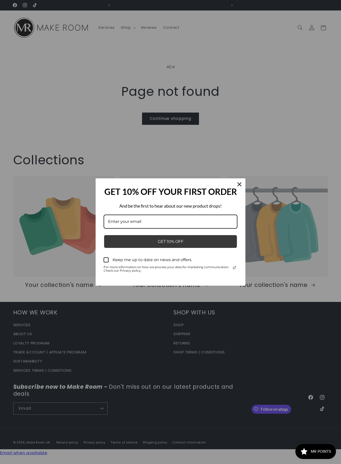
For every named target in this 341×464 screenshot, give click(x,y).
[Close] (239, 184)
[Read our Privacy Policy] (234, 268)
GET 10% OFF (170, 241)
